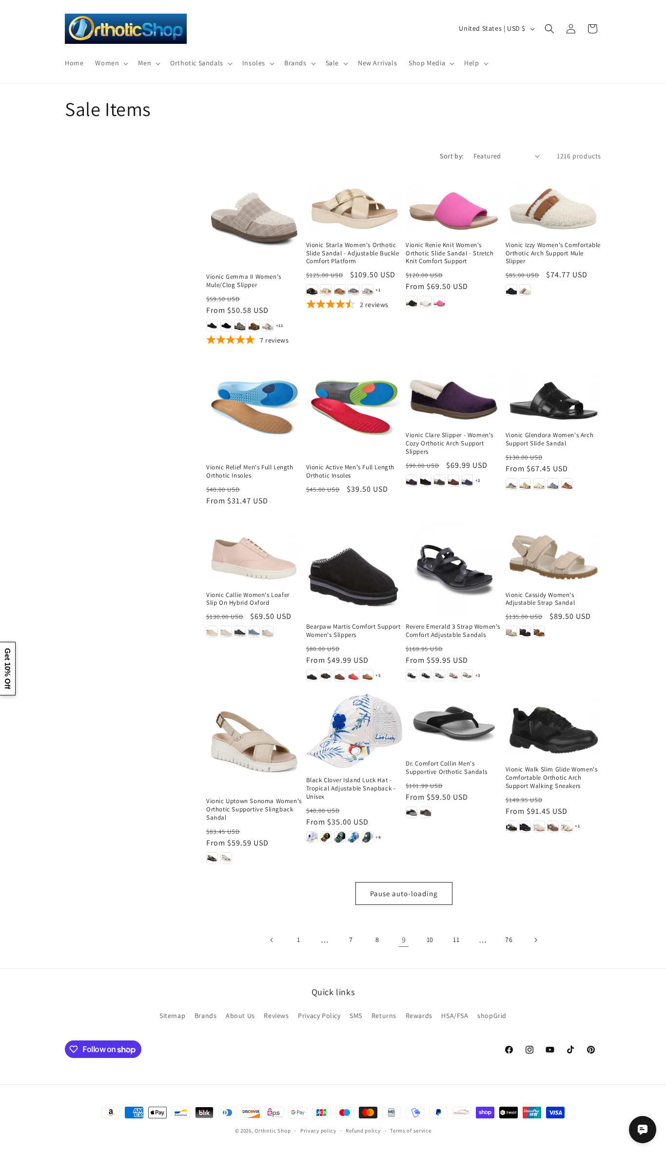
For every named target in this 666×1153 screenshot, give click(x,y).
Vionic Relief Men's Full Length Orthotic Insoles (250, 471)
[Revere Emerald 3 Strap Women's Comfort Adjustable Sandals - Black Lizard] (425, 675)
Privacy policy (318, 1130)
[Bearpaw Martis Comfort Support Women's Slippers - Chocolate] (326, 675)
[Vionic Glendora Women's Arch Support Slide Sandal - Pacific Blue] (553, 484)
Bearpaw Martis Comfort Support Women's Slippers (353, 631)
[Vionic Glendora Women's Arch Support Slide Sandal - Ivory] (539, 484)
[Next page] (535, 940)
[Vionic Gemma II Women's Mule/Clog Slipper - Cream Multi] (268, 325)
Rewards (419, 1015)
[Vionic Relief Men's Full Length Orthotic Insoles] (254, 407)
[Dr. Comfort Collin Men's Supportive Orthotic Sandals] (454, 722)
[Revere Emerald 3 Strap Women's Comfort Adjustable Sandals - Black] (411, 675)
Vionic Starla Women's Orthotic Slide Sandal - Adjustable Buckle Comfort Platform (352, 253)
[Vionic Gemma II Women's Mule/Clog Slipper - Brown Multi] (254, 325)
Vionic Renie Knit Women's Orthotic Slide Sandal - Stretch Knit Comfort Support (450, 253)
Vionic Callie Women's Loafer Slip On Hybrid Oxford (248, 599)
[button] (110, 63)
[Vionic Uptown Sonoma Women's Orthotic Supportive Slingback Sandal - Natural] (226, 858)
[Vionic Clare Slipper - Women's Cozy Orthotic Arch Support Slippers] (454, 391)
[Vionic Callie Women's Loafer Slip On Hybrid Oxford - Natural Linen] (268, 631)
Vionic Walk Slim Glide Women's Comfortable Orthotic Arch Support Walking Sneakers (552, 778)
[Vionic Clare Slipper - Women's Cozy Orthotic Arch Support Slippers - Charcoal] (439, 480)
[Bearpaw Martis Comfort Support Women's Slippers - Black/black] (312, 675)
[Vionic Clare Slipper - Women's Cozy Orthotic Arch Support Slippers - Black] (425, 480)
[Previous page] (272, 940)
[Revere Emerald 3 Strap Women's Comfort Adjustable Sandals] (454, 567)
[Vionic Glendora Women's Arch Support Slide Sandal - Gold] (525, 484)
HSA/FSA (454, 1015)
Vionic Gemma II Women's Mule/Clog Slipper (243, 281)
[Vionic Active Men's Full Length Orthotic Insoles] (354, 407)
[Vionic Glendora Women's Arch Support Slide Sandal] (554, 391)
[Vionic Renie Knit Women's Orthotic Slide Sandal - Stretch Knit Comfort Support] (454, 201)
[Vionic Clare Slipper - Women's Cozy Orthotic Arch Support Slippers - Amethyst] (411, 480)
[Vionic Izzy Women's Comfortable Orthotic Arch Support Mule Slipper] (554, 201)
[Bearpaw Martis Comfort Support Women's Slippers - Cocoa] (340, 675)
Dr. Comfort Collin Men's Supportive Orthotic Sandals (446, 768)
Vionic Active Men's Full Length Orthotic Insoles (350, 471)
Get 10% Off (7, 668)
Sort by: (451, 156)
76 (508, 939)
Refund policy (363, 1130)
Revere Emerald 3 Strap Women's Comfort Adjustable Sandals (453, 631)
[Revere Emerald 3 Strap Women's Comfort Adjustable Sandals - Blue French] (439, 675)
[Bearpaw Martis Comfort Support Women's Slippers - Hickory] (367, 675)
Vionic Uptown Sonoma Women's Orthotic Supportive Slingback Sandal (254, 809)
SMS (356, 1015)
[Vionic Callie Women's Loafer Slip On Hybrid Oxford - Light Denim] (254, 631)
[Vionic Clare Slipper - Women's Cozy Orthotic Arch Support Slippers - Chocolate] (453, 480)
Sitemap (172, 1015)
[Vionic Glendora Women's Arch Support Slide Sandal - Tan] (567, 484)
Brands (206, 1015)
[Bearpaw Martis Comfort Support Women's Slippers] (354, 567)
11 (456, 939)
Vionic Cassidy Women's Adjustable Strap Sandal (540, 599)
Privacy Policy (319, 1015)
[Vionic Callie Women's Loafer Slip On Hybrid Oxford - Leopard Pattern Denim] (240, 631)
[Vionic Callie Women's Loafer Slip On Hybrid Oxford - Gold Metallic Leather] (226, 631)
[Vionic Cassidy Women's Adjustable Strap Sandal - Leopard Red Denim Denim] (525, 631)
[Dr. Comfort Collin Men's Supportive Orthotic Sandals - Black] (411, 812)
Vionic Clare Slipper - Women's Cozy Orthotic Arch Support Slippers (449, 443)
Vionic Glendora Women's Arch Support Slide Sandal (550, 439)
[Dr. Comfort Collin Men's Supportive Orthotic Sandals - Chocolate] (425, 812)
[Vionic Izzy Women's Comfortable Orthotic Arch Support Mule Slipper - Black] (511, 290)
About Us (240, 1015)
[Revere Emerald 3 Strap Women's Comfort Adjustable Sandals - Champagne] (453, 675)
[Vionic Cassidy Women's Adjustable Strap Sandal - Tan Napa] (539, 631)
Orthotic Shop (273, 1130)
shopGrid (492, 1015)
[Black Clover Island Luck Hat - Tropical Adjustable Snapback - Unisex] (354, 730)
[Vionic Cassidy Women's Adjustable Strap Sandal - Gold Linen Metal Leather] (511, 631)
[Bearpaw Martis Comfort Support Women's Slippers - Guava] (353, 675)
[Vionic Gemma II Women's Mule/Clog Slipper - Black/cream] (240, 325)
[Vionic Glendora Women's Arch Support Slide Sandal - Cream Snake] (511, 484)
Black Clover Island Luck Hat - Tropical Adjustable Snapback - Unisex (351, 788)
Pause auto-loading (404, 893)
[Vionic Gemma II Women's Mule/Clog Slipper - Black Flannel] (212, 325)
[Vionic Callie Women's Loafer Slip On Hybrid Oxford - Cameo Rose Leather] (212, 631)
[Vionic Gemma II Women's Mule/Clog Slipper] (254, 217)
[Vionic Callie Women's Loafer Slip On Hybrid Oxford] (254, 551)
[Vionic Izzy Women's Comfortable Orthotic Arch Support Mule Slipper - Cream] (525, 290)
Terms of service (410, 1130)
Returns (384, 1015)
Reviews (276, 1015)
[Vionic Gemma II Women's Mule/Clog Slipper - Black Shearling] (226, 325)
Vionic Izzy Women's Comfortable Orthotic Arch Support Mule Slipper (553, 253)
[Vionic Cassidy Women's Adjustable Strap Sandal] (554, 551)
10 (430, 939)
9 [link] (404, 940)
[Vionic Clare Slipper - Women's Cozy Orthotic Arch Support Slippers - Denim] (467, 480)
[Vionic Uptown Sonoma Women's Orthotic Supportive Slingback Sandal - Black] (212, 858)
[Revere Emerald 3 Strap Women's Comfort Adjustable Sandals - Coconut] (467, 675)
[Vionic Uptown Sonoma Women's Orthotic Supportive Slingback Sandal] (254, 741)
